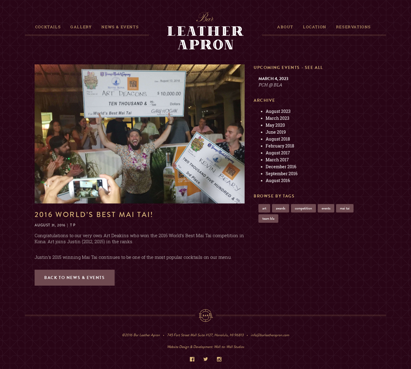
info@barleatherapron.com (270, 335)
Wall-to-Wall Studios (229, 346)
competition (303, 208)
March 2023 (277, 118)
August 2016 (278, 180)
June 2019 (276, 132)
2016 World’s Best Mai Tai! (94, 214)
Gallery (81, 26)
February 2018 (280, 146)
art (264, 208)
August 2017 (278, 153)
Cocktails (48, 26)
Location (314, 26)
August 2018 (278, 139)
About (285, 26)
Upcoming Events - (288, 67)
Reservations (353, 26)
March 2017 (277, 160)
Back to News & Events (74, 277)
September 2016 (282, 173)
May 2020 (275, 125)
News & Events (120, 26)
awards (280, 208)
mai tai (345, 208)
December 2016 (281, 166)
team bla (268, 218)
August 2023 (278, 111)
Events (326, 208)
